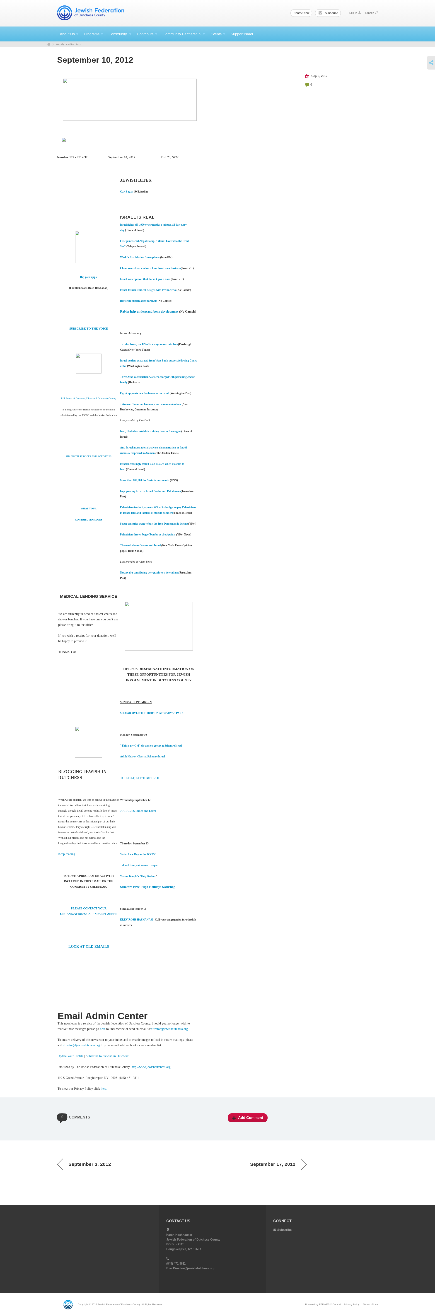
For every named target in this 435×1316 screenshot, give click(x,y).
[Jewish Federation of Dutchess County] (91, 12)
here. (104, 1088)
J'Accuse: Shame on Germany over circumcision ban (150, 404)
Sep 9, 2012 (318, 76)
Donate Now (301, 13)
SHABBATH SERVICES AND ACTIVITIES (88, 456)
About (67, 34)
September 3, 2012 (89, 1164)
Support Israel (242, 34)
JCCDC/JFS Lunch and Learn (138, 810)
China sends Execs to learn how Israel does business (150, 268)
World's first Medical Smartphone (140, 257)
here (102, 1029)
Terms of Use (370, 1304)
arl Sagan (127, 191)
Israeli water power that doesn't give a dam (145, 279)
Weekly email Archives (68, 44)
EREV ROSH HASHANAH (136, 919)
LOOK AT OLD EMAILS (88, 946)
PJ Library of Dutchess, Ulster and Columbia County (88, 398)
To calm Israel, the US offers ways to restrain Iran (149, 344)
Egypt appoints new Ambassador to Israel (144, 393)
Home (48, 44)
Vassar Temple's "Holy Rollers (137, 876)
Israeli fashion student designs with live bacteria (148, 290)
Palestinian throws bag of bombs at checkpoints (148, 534)
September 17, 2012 (272, 1164)
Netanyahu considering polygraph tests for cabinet (149, 572)
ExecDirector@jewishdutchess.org (190, 1268)
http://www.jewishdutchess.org (151, 1067)
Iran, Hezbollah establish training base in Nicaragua (150, 431)
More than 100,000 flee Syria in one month (144, 480)
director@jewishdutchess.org (169, 1029)
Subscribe (331, 13)
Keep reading (66, 854)
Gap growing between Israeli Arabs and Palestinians (150, 491)
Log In (353, 12)
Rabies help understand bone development (149, 311)
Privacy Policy (352, 1304)
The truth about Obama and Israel (140, 545)
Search (369, 12)
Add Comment (250, 1118)
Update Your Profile (70, 1056)
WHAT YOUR (89, 508)
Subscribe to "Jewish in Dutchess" (107, 1056)
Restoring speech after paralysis (138, 300)
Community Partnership (182, 34)
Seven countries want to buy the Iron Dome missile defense (154, 523)
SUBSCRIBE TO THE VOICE (88, 328)
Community (118, 34)
